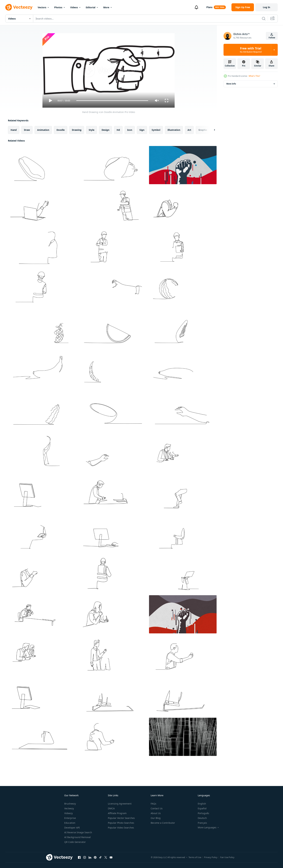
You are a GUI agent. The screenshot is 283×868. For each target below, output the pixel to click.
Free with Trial (251, 49)
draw (27, 129)
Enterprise (70, 818)
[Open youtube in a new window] (111, 857)
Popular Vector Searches (121, 818)
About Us (156, 813)
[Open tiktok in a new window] (100, 857)
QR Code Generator (75, 842)
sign (141, 129)
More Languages (207, 827)
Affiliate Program (117, 813)
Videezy (68, 813)
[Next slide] (211, 130)
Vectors (42, 7)
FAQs (153, 803)
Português (203, 813)
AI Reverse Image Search (78, 832)
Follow (272, 37)
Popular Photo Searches (121, 822)
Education (69, 822)
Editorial (90, 7)
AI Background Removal (77, 837)
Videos (74, 7)
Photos (58, 7)
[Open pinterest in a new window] (95, 857)
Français (202, 822)
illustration (174, 129)
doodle (61, 129)
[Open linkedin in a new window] (90, 857)
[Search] (264, 19)
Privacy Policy (210, 857)
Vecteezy (69, 808)
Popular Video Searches (121, 827)
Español (202, 808)
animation (43, 129)
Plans (209, 7)
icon (129, 129)
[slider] (112, 100)
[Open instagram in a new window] (84, 857)
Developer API (72, 827)
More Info (231, 83)
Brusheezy (70, 803)
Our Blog (156, 818)
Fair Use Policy (227, 857)
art (189, 129)
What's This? (254, 76)
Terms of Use (195, 857)
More (106, 7)
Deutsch (202, 818)
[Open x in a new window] (105, 857)
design (105, 129)
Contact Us (157, 808)
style (91, 129)
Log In (266, 7)
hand (14, 129)
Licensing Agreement (120, 803)
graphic (202, 129)
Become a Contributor (163, 822)
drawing (76, 129)
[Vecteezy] (18, 7)
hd (118, 129)
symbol (156, 129)
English (202, 803)
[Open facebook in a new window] (79, 857)
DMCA (111, 808)
